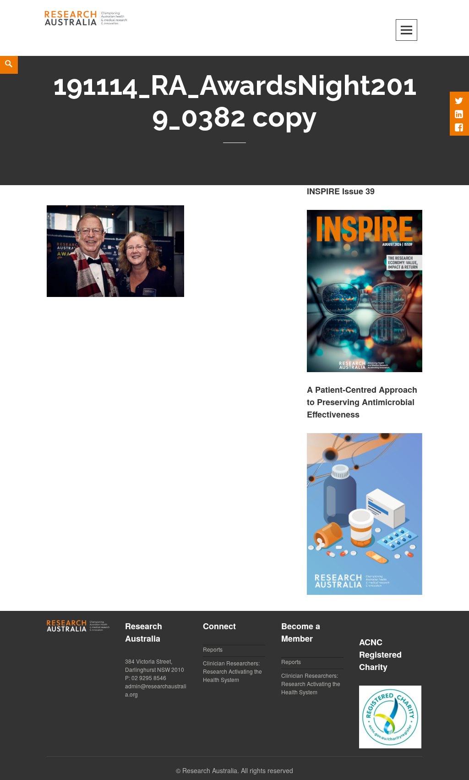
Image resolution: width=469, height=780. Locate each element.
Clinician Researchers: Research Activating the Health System (232, 671)
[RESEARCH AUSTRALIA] (86, 16)
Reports (213, 649)
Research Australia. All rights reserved (237, 770)
